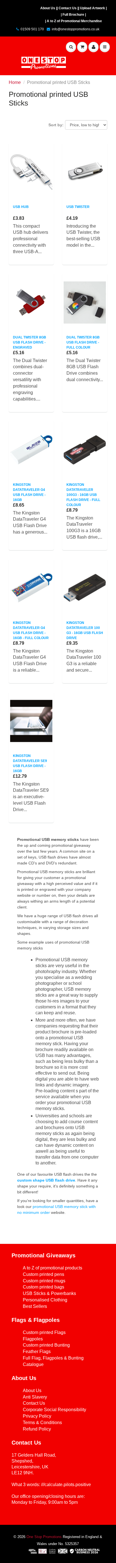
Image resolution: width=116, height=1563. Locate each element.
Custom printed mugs (44, 1280)
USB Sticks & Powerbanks (49, 1293)
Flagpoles (33, 1339)
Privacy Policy (37, 1416)
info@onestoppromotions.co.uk (75, 29)
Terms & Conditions (42, 1422)
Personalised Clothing (45, 1299)
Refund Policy (37, 1429)
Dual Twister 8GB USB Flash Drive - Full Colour (83, 342)
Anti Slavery (35, 1397)
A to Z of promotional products (52, 1267)
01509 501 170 (32, 29)
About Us (32, 1390)
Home (15, 82)
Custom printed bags (43, 1287)
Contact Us (34, 1403)
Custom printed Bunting (46, 1345)
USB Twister (78, 207)
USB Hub (21, 207)
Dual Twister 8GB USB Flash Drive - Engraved (29, 342)
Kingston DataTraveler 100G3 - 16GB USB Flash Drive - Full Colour (83, 495)
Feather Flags (37, 1351)
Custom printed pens (43, 1274)
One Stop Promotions (44, 1537)
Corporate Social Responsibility (54, 1409)
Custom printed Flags (44, 1332)
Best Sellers (35, 1306)
